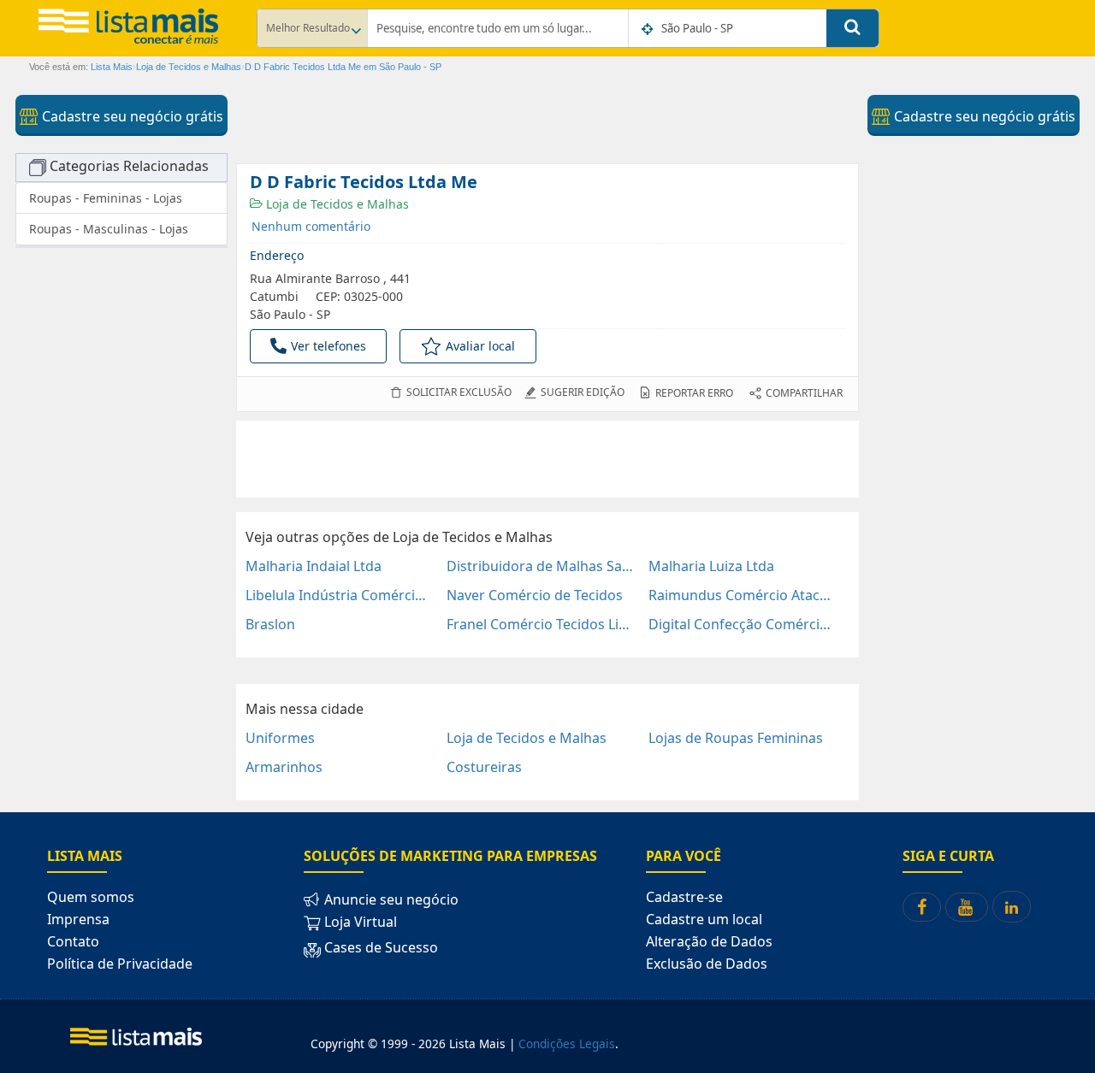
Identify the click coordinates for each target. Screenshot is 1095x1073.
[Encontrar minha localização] (648, 29)
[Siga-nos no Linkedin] (1011, 907)
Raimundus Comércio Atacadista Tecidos (742, 595)
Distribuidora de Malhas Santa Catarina (540, 566)
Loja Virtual (359, 921)
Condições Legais (566, 1043)
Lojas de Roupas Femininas (735, 737)
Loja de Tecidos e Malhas (336, 204)
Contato (73, 941)
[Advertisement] (547, 459)
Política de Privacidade (119, 963)
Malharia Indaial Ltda (314, 566)
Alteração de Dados (709, 941)
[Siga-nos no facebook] (922, 907)
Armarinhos (284, 767)
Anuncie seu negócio (390, 899)
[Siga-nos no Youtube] (966, 907)
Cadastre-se (684, 896)
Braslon (270, 624)
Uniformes (280, 737)
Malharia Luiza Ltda (711, 566)
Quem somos (90, 896)
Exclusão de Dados (706, 963)
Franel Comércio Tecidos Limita (540, 624)
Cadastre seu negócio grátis (130, 116)
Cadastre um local (704, 919)
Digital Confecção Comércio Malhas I (742, 624)
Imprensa (78, 919)
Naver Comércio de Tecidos (535, 595)
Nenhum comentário (311, 226)
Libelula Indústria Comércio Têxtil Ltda (339, 595)
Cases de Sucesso (379, 947)
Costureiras (484, 767)
